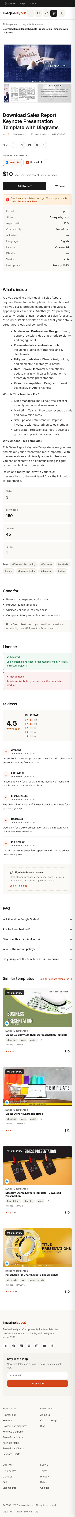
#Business (46, 564)
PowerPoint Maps (13, 1437)
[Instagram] (36, 1346)
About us (45, 1414)
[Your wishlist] (46, 13)
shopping (11, 1040)
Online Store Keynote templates (24, 1113)
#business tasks (26, 571)
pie (22, 1280)
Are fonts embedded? (16, 929)
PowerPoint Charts (13, 1448)
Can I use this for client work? (21, 939)
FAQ (5, 1482)
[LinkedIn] (21, 1346)
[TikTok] (52, 1346)
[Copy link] (15, 145)
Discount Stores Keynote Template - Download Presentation (33, 1194)
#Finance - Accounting (23, 564)
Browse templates (28, 201)
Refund (44, 1482)
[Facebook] (13, 1346)
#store (8, 571)
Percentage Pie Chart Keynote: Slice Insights (31, 1274)
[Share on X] (22, 145)
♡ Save (60, 186)
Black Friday (13, 1201)
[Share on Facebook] (37, 145)
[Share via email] (44, 145)
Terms (43, 1470)
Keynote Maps (11, 1442)
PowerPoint (35, 162)
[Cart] (53, 13)
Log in (13, 885)
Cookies (44, 1487)
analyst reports (36, 1280)
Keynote (7, 1420)
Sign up (23, 885)
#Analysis (63, 564)
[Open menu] (30, 13)
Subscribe (37, 1383)
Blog (42, 1425)
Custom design (48, 1420)
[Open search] (38, 13)
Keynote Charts (11, 1453)
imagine (14, 13)
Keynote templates (33, 24)
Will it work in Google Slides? (21, 919)
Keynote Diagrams (13, 1431)
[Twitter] (6, 1346)
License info (9, 1487)
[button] (37, 73)
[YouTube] (44, 1346)
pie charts (12, 1280)
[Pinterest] (29, 1346)
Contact (32, 3)
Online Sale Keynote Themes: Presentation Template (36, 1034)
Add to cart (24, 186)
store (23, 1040)
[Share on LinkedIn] (29, 145)
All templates (10, 24)
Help (22, 3)
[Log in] (61, 13)
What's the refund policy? (19, 949)
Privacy (44, 1476)
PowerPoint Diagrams (15, 1425)
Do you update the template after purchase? (31, 959)
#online (61, 571)
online (33, 1040)
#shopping (46, 571)
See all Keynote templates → (56, 978)
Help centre (9, 1470)
